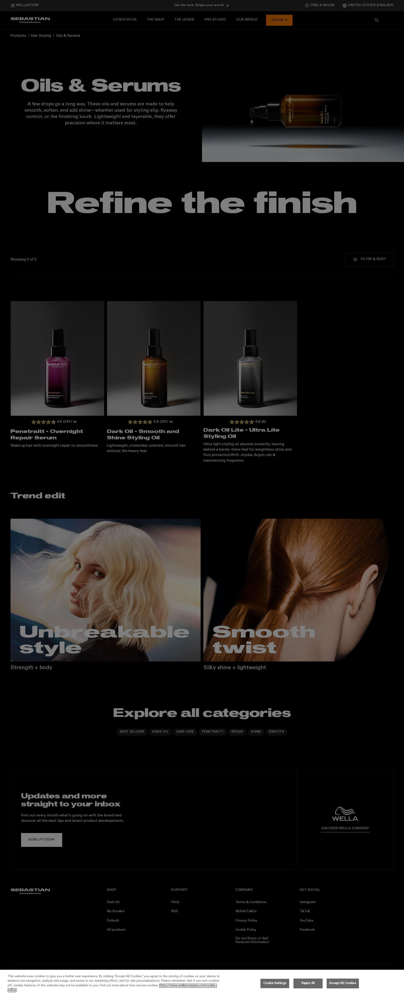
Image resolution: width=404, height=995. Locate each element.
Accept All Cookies (342, 983)
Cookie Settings (274, 983)
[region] (202, 982)
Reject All (308, 983)
